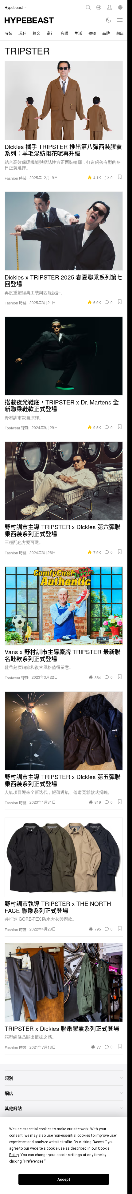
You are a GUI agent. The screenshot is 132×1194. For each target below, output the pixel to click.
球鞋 (22, 33)
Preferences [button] (34, 1161)
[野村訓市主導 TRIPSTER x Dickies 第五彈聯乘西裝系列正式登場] (64, 730)
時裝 (8, 33)
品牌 (106, 33)
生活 (78, 33)
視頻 (92, 33)
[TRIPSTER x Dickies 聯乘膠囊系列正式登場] (64, 982)
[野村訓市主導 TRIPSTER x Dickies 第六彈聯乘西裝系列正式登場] (64, 481)
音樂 (64, 33)
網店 (120, 33)
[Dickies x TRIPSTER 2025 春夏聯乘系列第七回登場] (64, 231)
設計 (50, 33)
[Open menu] (120, 20)
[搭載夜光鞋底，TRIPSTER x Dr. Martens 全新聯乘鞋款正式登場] (64, 356)
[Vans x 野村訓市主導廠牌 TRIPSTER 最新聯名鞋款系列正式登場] (64, 605)
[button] (120, 177)
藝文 (36, 33)
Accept (63, 1179)
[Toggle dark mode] (109, 20)
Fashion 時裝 (15, 178)
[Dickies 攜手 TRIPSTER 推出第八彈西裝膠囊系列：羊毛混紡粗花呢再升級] (64, 100)
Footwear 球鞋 (17, 427)
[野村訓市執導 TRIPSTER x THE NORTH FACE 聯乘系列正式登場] (64, 857)
